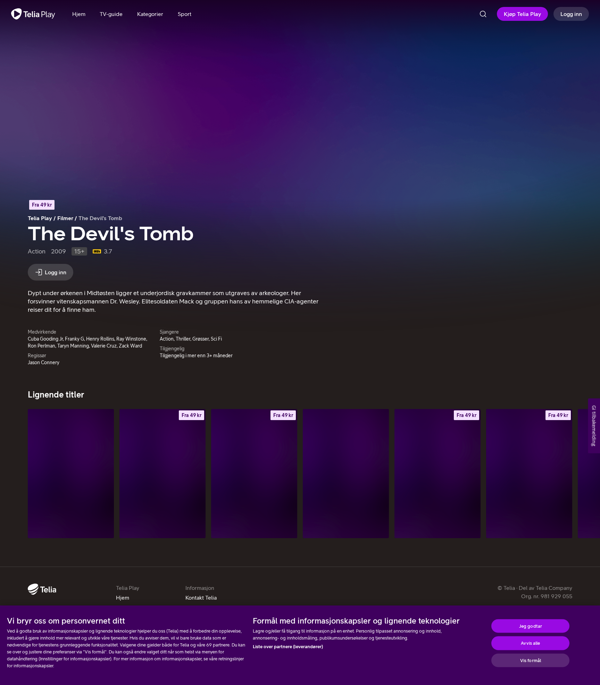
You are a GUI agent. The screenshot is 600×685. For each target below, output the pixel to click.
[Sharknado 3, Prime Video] (346, 473)
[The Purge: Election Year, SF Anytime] (437, 473)
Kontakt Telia (201, 597)
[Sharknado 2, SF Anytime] (254, 473)
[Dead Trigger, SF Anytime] (162, 473)
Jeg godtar (530, 625)
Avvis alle (530, 643)
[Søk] (483, 14)
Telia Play (40, 218)
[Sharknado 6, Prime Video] (71, 473)
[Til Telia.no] (42, 589)
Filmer (65, 218)
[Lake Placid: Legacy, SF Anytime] (529, 473)
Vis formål (530, 660)
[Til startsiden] (33, 13)
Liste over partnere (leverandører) (288, 646)
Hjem (122, 597)
